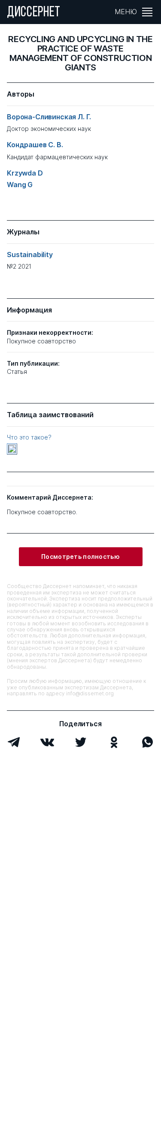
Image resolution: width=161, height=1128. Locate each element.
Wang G (20, 185)
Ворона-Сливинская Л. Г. (49, 117)
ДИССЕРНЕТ (34, 13)
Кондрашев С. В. (35, 145)
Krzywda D (25, 173)
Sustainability (30, 255)
